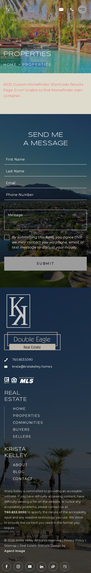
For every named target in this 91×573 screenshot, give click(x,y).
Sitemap (10, 546)
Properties (26, 416)
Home (19, 409)
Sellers (22, 437)
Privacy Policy (74, 540)
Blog (19, 472)
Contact (23, 479)
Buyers (21, 430)
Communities (28, 423)
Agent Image (14, 551)
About (20, 465)
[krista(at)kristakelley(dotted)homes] (61, 9)
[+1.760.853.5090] (71, 9)
